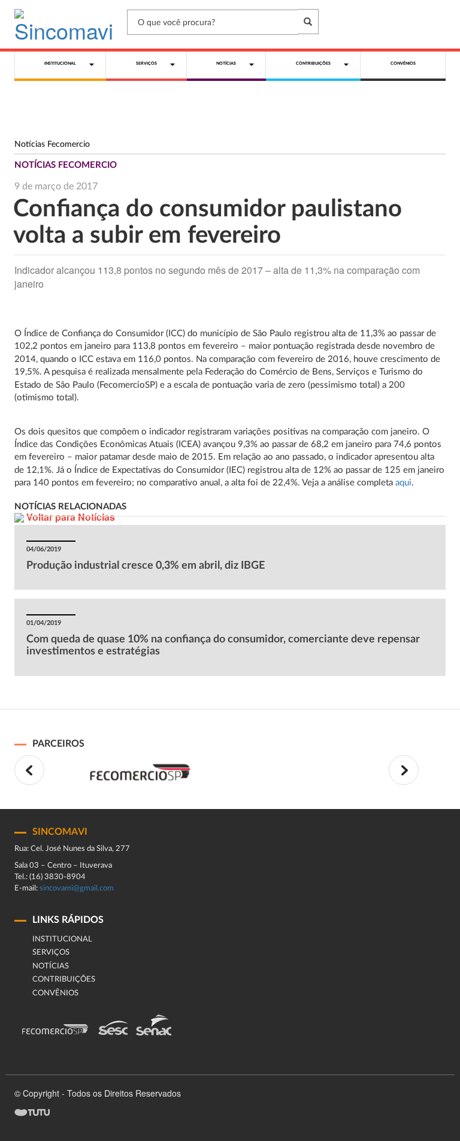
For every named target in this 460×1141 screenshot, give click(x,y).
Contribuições (63, 979)
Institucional (62, 939)
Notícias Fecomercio (52, 144)
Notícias (50, 966)
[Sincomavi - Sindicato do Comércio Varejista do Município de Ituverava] (63, 24)
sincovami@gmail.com (77, 888)
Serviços (50, 952)
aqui (403, 482)
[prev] (29, 770)
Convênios (55, 993)
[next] (404, 770)
